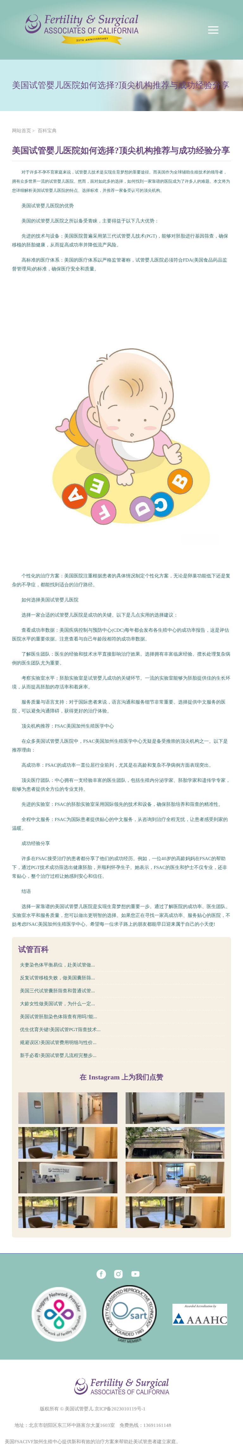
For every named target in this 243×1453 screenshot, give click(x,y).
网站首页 (21, 130)
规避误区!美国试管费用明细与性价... (58, 1042)
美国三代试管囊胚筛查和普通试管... (57, 990)
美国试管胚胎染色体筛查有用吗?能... (58, 1016)
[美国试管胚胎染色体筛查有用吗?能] (67, 1177)
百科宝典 (47, 130)
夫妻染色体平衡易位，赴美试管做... (57, 964)
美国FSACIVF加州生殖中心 (33, 1441)
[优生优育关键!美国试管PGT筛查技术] (175, 1177)
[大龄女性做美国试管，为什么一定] (175, 1143)
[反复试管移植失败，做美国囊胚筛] (175, 1108)
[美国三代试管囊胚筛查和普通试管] (67, 1143)
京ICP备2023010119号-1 (120, 1408)
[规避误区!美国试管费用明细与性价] (67, 1212)
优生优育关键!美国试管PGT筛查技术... (60, 1029)
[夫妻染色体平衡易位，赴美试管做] (67, 1108)
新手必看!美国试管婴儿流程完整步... (58, 1055)
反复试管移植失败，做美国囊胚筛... (57, 977)
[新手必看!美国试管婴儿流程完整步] (175, 1212)
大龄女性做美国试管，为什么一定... (57, 1003)
